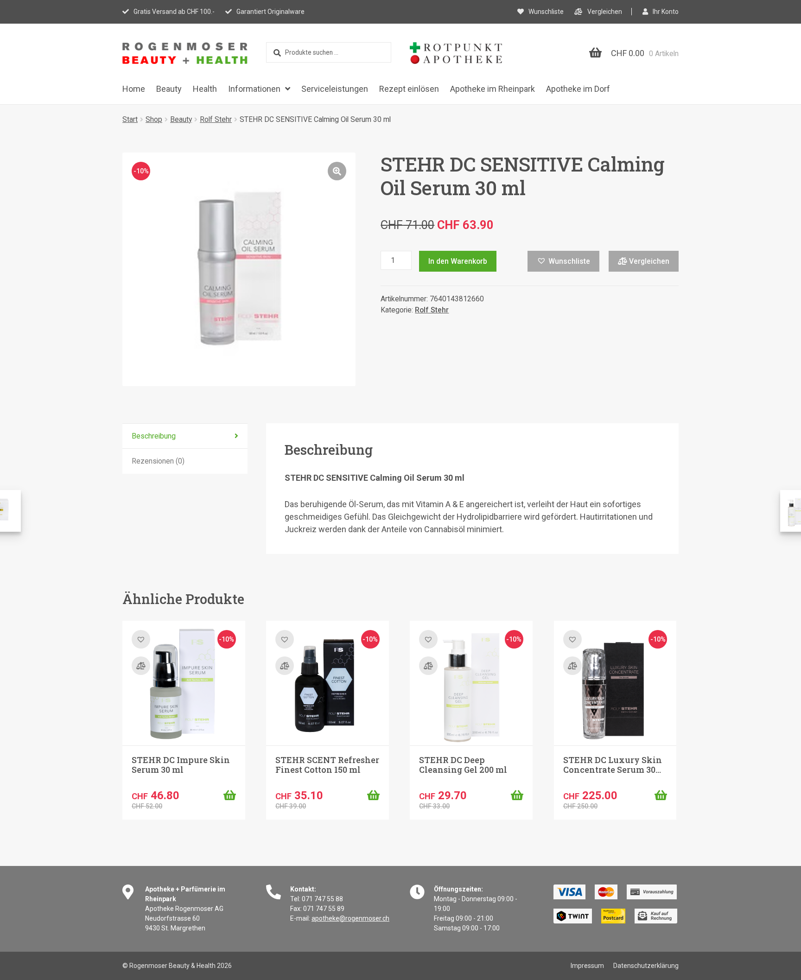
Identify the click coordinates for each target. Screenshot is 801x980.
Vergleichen (604, 11)
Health (205, 89)
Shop (154, 119)
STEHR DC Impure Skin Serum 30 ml (181, 765)
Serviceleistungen (334, 89)
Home (133, 89)
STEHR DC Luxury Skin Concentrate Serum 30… (612, 765)
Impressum (587, 965)
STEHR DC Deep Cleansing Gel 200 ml (463, 765)
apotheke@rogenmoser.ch (350, 918)
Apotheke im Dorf (578, 89)
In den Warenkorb (457, 261)
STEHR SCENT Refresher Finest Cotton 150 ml (327, 765)
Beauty (169, 89)
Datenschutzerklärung (646, 965)
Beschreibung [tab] (154, 436)
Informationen (254, 89)
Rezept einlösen (409, 89)
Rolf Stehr (216, 119)
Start (130, 119)
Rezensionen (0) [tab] (158, 461)
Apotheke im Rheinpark (492, 89)
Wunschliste (546, 11)
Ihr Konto (666, 11)
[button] (337, 171)
